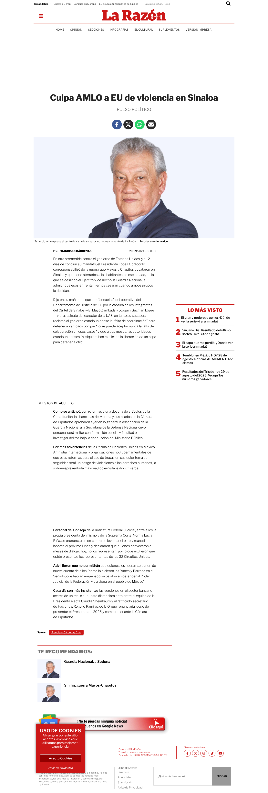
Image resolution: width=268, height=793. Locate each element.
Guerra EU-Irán (62, 3)
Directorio (124, 772)
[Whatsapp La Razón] (140, 124)
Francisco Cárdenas (75, 251)
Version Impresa (198, 29)
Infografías (119, 29)
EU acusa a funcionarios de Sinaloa (118, 3)
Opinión (76, 29)
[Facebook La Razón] (117, 124)
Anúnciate (124, 777)
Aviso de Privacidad (130, 787)
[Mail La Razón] (151, 124)
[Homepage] (134, 15)
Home (60, 29)
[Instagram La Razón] (203, 753)
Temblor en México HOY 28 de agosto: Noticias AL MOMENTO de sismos (207, 359)
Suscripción (125, 782)
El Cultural (143, 29)
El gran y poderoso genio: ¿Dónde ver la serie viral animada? (205, 319)
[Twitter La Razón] (128, 124)
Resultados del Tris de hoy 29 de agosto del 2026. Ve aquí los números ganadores (205, 375)
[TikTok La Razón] (212, 753)
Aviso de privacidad (60, 767)
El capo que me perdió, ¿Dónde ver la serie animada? (207, 344)
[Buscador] (228, 4)
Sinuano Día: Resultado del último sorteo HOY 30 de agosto (206, 332)
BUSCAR (221, 776)
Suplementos (169, 29)
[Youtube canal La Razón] (220, 753)
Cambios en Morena (85, 3)
